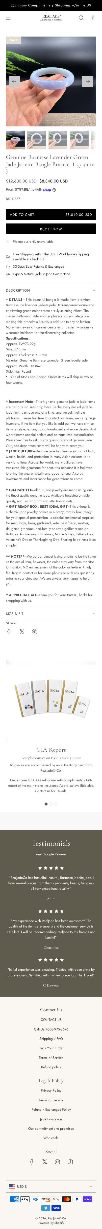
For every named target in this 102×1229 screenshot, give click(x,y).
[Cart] (93, 18)
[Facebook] (32, 1162)
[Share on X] (22, 632)
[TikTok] (70, 1162)
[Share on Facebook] (9, 632)
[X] (45, 1162)
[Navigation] (8, 18)
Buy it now (51, 229)
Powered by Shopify (51, 1223)
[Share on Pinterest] (35, 632)
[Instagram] (57, 1162)
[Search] (81, 18)
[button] (14, 81)
